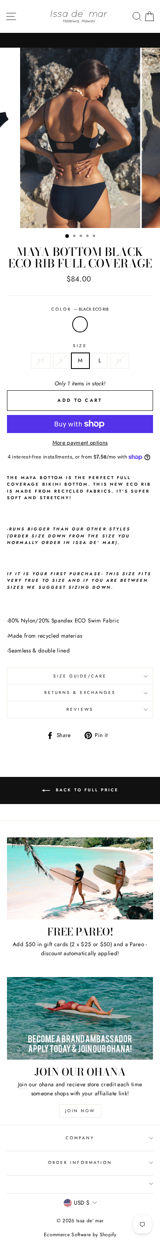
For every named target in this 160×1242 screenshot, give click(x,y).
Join (22, 1084)
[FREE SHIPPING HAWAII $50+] (80, 40)
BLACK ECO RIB (80, 324)
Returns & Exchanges (80, 692)
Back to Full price (86, 790)
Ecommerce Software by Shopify (80, 1234)
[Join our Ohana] (80, 1018)
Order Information (80, 1162)
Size (80, 346)
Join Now (80, 1111)
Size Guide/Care (80, 676)
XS (40, 360)
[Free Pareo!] (80, 878)
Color (80, 309)
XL (120, 360)
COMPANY (80, 1138)
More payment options (80, 442)
